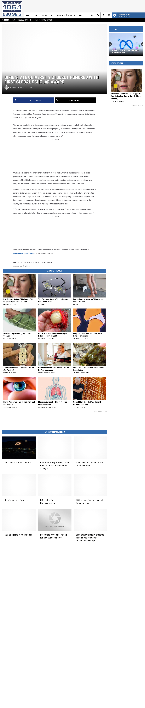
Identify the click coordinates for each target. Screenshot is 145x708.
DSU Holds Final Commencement (47, 501)
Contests (61, 15)
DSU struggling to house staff (18, 534)
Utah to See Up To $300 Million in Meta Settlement (125, 51)
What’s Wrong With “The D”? (18, 462)
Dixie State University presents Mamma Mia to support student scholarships (90, 537)
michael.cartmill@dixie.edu (24, 253)
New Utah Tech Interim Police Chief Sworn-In (89, 464)
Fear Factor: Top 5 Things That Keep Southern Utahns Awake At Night (54, 465)
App (52, 15)
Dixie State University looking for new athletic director (53, 536)
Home (28, 15)
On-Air (36, 15)
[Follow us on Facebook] (103, 15)
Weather (71, 15)
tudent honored (47, 262)
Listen (44, 15)
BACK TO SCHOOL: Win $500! (44, 20)
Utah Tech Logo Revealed (16, 500)
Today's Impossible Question (21, 20)
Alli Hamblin (13, 87)
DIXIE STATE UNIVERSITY (32, 262)
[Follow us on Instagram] (109, 15)
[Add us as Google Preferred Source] (97, 15)
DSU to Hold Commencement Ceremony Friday (89, 501)
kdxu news (26, 266)
